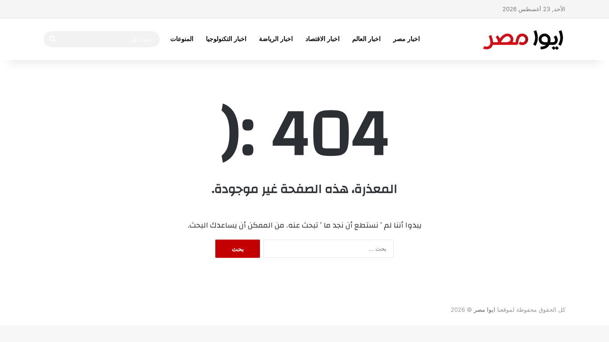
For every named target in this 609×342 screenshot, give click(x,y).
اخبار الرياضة (276, 39)
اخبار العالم (366, 39)
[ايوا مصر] (523, 39)
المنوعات (181, 39)
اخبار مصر (406, 39)
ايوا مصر (484, 309)
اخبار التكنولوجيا (226, 39)
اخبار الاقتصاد (322, 39)
